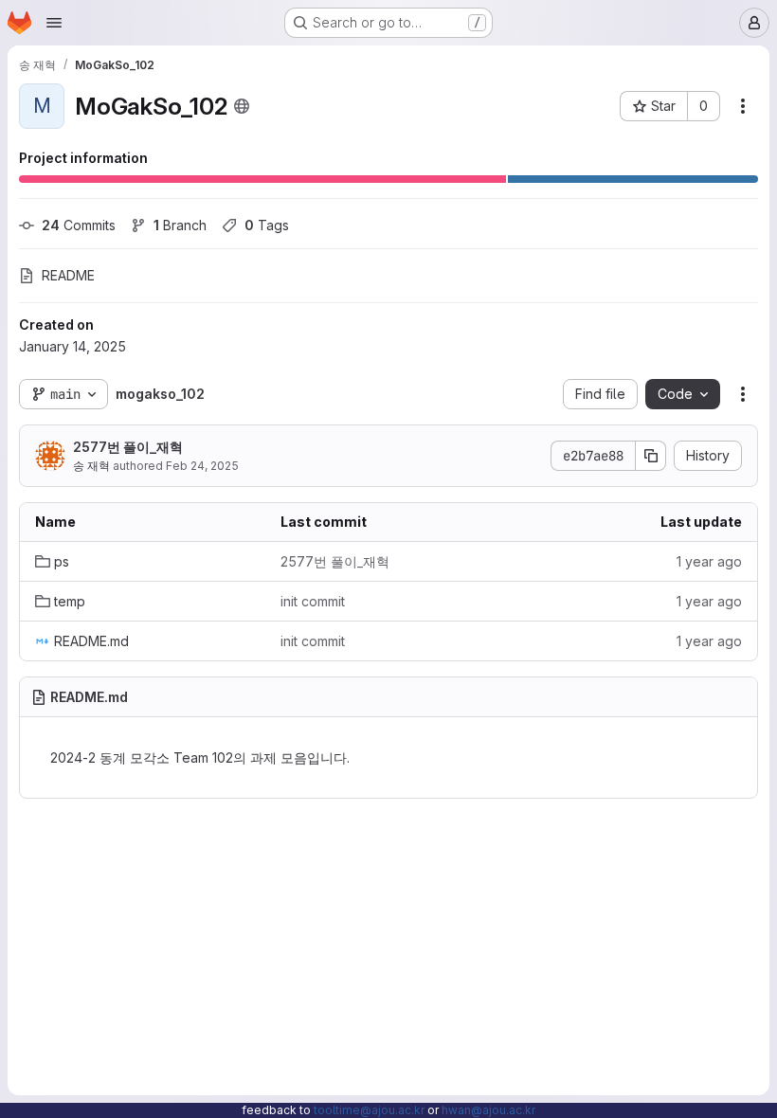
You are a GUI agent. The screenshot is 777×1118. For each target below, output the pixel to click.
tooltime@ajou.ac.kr (369, 1110)
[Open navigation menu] (54, 23)
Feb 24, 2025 (202, 466)
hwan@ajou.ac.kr (488, 1110)
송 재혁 (91, 466)
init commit (312, 601)
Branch (180, 225)
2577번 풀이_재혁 (128, 447)
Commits (79, 225)
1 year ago (709, 561)
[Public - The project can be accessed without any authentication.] (241, 106)
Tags (266, 225)
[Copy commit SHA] (651, 456)
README (68, 275)
